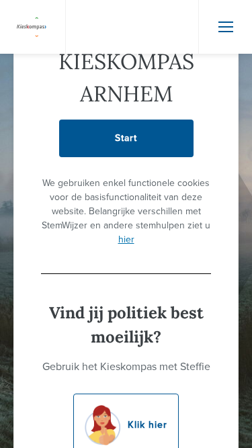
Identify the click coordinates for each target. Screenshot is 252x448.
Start (126, 138)
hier (126, 239)
